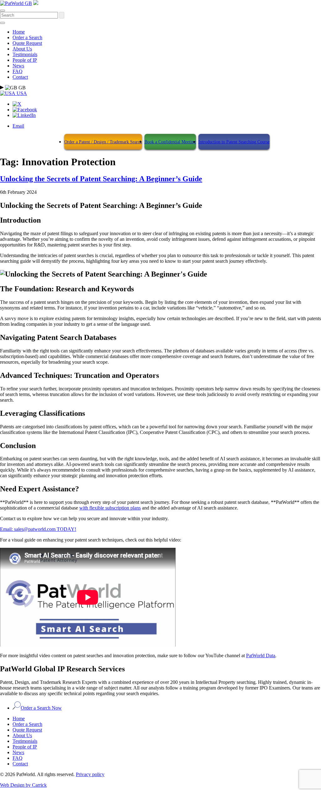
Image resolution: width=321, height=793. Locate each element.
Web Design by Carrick (23, 785)
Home (19, 31)
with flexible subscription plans (110, 507)
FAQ (18, 71)
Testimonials (25, 54)
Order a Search (27, 37)
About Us (22, 48)
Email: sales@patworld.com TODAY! (38, 529)
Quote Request (27, 43)
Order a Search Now (41, 708)
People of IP (25, 60)
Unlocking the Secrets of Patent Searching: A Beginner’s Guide (101, 179)
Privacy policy (90, 774)
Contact (20, 77)
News (18, 65)
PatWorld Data (260, 655)
